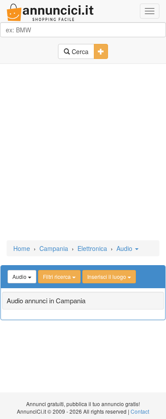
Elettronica (92, 248)
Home (21, 248)
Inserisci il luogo (107, 276)
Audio (125, 248)
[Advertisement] (83, 153)
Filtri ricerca (57, 276)
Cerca (79, 51)
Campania (53, 248)
